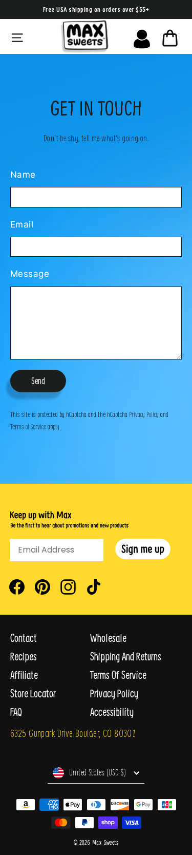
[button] (143, 549)
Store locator (33, 693)
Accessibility (112, 712)
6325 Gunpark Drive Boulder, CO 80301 (72, 733)
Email (21, 224)
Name (23, 174)
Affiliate (24, 675)
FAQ (16, 712)
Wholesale (108, 638)
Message (29, 274)
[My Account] (142, 36)
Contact (23, 638)
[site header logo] (84, 36)
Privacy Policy (144, 414)
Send (38, 380)
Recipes (23, 656)
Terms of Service (28, 426)
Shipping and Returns (125, 656)
